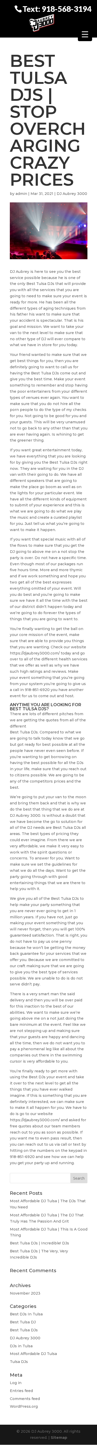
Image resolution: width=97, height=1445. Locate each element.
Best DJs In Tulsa (26, 1314)
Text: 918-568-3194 (57, 8)
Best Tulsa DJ (23, 1322)
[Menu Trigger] (85, 34)
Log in (15, 1382)
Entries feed (21, 1390)
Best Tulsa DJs (24, 1330)
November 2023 (25, 1293)
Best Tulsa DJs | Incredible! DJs (39, 1243)
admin (21, 193)
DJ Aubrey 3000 (72, 193)
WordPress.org (24, 1406)
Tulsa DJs (19, 1361)
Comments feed (25, 1398)
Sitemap (59, 1437)
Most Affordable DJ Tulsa (33, 1353)
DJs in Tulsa (21, 1346)
